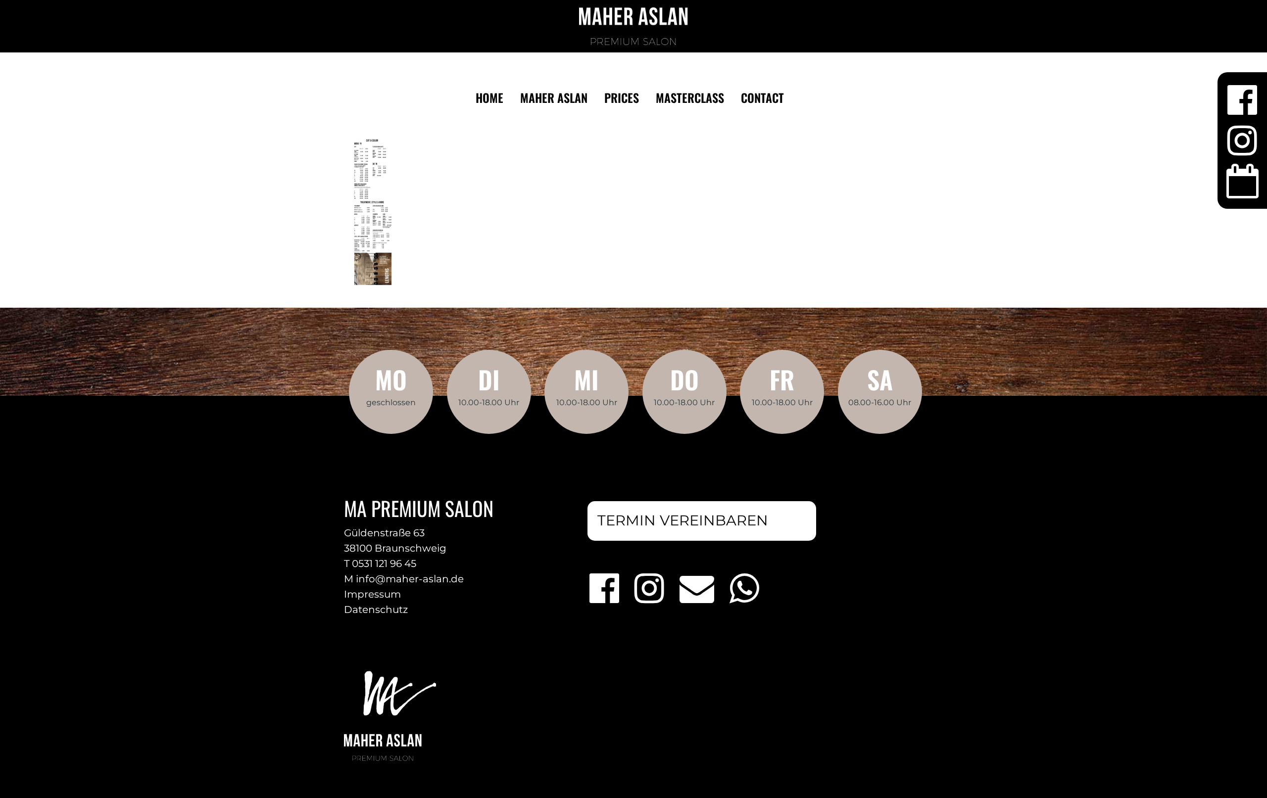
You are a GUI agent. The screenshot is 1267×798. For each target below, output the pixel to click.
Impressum (372, 594)
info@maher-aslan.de (410, 579)
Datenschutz (376, 609)
